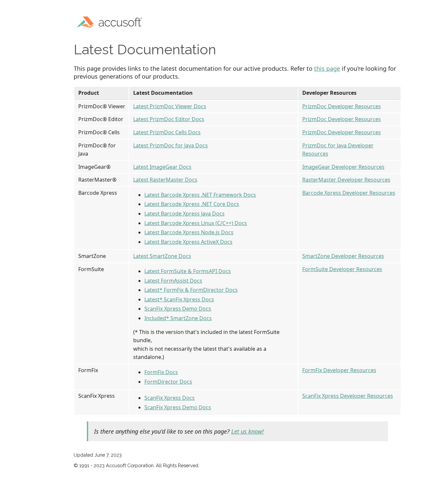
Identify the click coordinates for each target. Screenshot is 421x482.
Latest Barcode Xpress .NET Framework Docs (200, 194)
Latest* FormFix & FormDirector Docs (191, 289)
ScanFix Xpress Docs (169, 397)
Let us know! (247, 431)
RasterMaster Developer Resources (346, 179)
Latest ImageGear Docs (162, 166)
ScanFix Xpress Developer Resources (347, 395)
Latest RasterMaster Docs (165, 179)
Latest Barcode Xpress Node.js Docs (189, 232)
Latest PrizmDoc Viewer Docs (169, 106)
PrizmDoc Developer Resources (341, 106)
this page (327, 68)
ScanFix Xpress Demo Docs (177, 308)
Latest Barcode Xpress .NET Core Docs (191, 204)
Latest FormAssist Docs (173, 280)
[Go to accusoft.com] (111, 21)
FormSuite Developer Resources (342, 269)
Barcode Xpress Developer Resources (348, 192)
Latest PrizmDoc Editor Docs (168, 119)
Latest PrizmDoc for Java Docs (170, 145)
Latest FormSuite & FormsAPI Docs (187, 271)
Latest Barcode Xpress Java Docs (184, 213)
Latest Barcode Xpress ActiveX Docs (188, 241)
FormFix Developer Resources (339, 370)
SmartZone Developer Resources (343, 256)
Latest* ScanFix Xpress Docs (179, 299)
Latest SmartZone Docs (162, 256)
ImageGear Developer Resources (343, 166)
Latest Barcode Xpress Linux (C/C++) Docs (195, 223)
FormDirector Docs (168, 381)
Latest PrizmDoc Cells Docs (167, 132)
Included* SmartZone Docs (178, 318)
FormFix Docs (161, 372)
